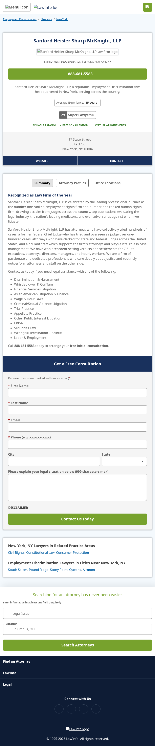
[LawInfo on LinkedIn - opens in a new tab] (96, 708)
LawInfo (9, 673)
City (11, 454)
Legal (7, 684)
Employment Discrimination (20, 19)
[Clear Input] (147, 613)
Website (42, 161)
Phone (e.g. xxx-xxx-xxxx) (29, 437)
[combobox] (77, 613)
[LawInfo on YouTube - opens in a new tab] (83, 708)
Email (14, 420)
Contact (116, 161)
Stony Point (59, 569)
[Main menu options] (17, 7)
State (106, 454)
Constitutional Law (40, 552)
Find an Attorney (16, 661)
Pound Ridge (38, 569)
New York (46, 19)
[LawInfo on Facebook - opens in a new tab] (59, 708)
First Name (18, 386)
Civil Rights (16, 552)
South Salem (17, 569)
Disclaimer (18, 507)
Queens (75, 569)
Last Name (18, 403)
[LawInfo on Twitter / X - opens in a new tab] (71, 708)
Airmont (89, 569)
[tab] (42, 183)
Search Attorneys (77, 645)
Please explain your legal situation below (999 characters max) (58, 471)
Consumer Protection (72, 552)
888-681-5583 (80, 74)
